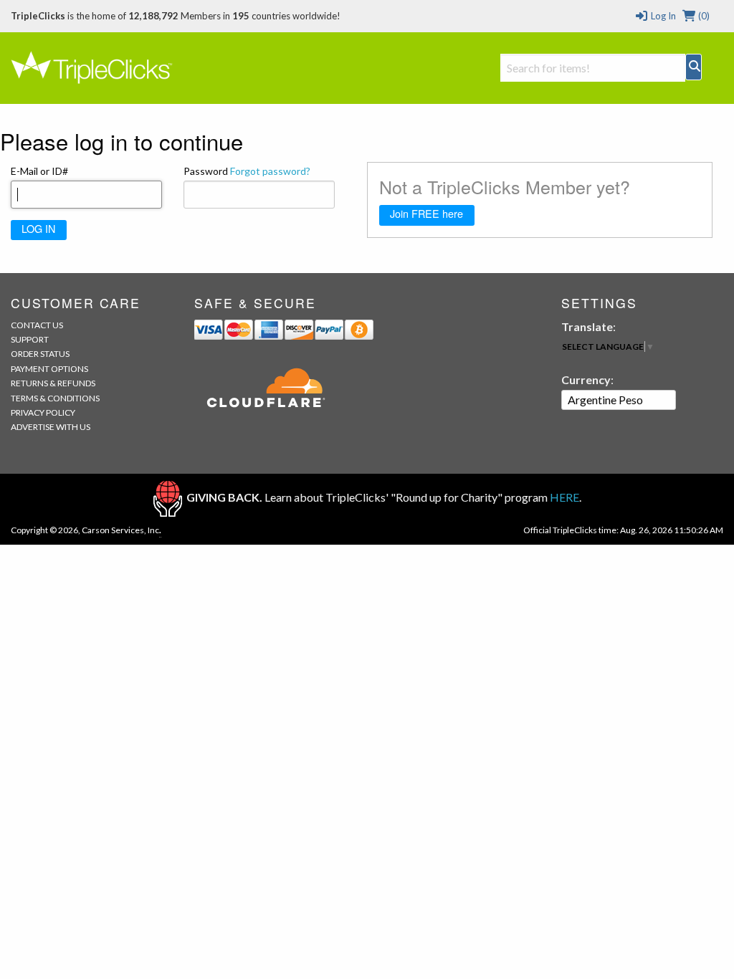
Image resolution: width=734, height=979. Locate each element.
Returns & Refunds (53, 383)
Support (30, 339)
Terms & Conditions (55, 398)
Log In (662, 16)
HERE (564, 497)
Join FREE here (426, 213)
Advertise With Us (50, 426)
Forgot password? (270, 171)
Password (247, 171)
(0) (703, 16)
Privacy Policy (43, 412)
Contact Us (37, 325)
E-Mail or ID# (39, 171)
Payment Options (49, 368)
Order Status (40, 353)
